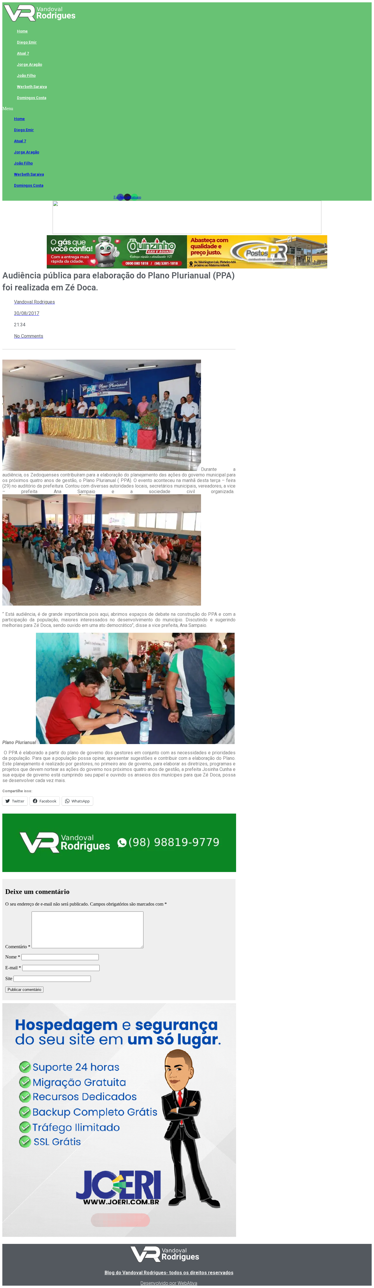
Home (22, 31)
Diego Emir (27, 42)
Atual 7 (23, 53)
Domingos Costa (31, 98)
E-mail (13, 967)
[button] (127, 108)
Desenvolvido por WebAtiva (169, 1283)
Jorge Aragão (29, 64)
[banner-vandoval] (119, 870)
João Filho (26, 75)
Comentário (17, 946)
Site (8, 978)
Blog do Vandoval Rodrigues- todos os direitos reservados (169, 1272)
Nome (12, 956)
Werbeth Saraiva (32, 86)
